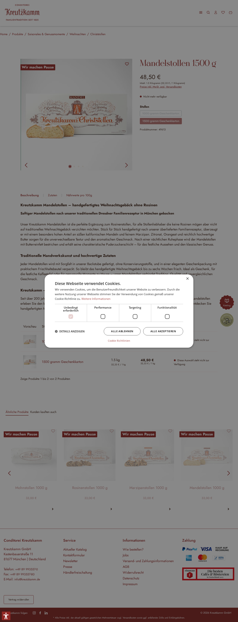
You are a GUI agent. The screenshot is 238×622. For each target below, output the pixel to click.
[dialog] (119, 311)
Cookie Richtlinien (119, 340)
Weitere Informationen (95, 299)
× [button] (187, 278)
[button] (70, 331)
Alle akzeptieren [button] (163, 331)
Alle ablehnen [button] (122, 331)
